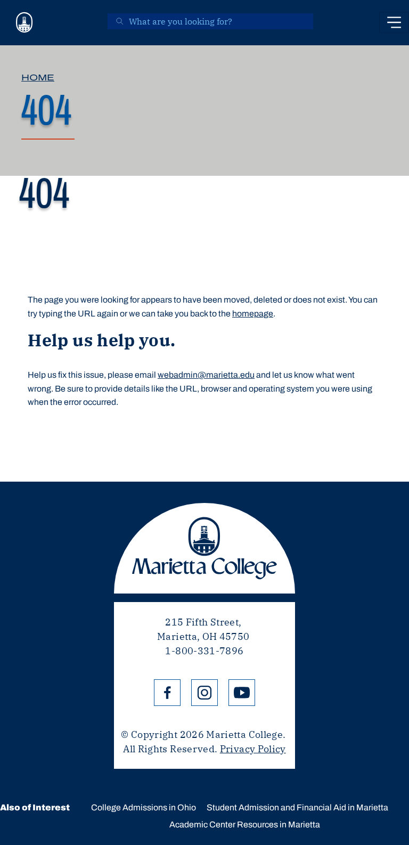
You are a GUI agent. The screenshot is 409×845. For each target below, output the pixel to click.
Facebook (167, 692)
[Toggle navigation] (394, 22)
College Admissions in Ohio (143, 807)
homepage (252, 313)
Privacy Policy (253, 749)
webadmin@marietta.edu (206, 374)
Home (37, 77)
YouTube (241, 692)
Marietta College (204, 548)
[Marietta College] (24, 23)
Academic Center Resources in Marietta (244, 824)
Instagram (204, 692)
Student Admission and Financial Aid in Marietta (297, 807)
